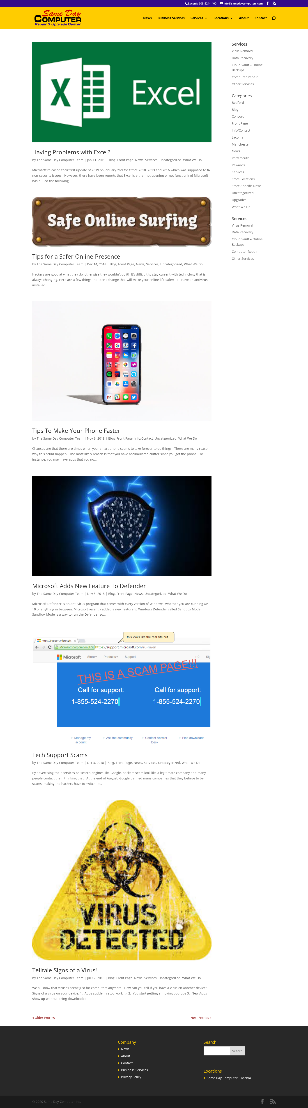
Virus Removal (242, 51)
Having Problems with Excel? (71, 152)
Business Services (171, 18)
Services (197, 18)
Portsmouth (240, 158)
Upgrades (239, 200)
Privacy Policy (131, 1077)
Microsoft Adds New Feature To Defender (89, 586)
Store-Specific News (247, 186)
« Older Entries (43, 1017)
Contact (261, 18)
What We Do (192, 160)
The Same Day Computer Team (60, 160)
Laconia (237, 137)
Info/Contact (143, 438)
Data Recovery (242, 58)
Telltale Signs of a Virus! (64, 970)
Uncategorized (170, 160)
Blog (112, 160)
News (147, 18)
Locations (221, 18)
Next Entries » (201, 1017)
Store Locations (243, 179)
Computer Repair (245, 77)
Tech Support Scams (59, 755)
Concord (238, 116)
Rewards (238, 165)
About (244, 18)
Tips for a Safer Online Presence (76, 256)
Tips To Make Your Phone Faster (76, 431)
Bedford (238, 102)
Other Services (243, 84)
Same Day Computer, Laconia (229, 1078)
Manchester (241, 144)
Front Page (125, 160)
